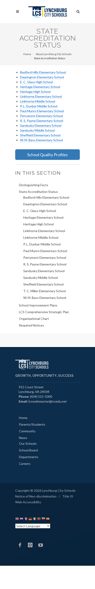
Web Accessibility (28, 502)
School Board (28, 450)
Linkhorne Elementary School (41, 96)
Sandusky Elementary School (40, 125)
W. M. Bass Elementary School (41, 140)
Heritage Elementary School (40, 87)
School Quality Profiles (47, 154)
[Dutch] (21, 519)
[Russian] (43, 519)
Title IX (67, 496)
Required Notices (31, 325)
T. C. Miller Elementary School (44, 291)
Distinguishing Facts (33, 185)
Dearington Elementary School (42, 77)
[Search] (78, 10)
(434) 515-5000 (41, 396)
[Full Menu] (17, 12)
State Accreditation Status (38, 192)
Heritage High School (35, 92)
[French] (26, 519)
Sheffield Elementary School (40, 135)
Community (27, 431)
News (23, 438)
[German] (30, 519)
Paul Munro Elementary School (42, 111)
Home (27, 54)
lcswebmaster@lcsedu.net (48, 401)
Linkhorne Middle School (37, 101)
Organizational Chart (34, 319)
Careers (24, 463)
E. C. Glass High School (36, 82)
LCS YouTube (40, 545)
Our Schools (28, 443)
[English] (17, 519)
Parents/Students (32, 424)
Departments (28, 457)
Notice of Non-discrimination (35, 496)
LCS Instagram (30, 545)
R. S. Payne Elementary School (41, 121)
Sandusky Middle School (37, 130)
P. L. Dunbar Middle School (38, 106)
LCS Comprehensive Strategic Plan (44, 312)
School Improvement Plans (38, 305)
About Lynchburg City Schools (54, 54)
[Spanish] (48, 519)
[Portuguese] (39, 519)
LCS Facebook (19, 545)
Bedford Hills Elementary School (43, 72)
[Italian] (34, 519)
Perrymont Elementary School (41, 116)
